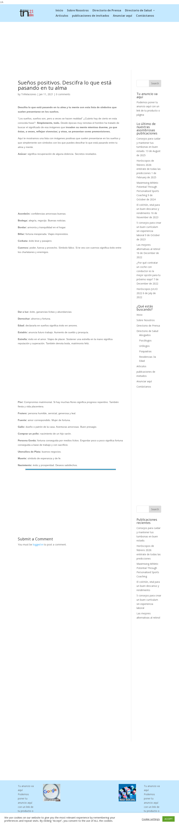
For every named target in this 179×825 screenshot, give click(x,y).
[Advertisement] (89, 45)
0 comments (63, 94)
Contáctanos (145, 16)
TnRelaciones (28, 94)
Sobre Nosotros (78, 10)
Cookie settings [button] (151, 819)
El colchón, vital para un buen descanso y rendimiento (148, 209)
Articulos (62, 16)
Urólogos (144, 346)
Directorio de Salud (138, 10)
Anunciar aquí (122, 16)
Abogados (145, 335)
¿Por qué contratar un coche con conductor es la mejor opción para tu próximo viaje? (148, 271)
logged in (38, 544)
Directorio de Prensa (106, 10)
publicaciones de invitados (90, 16)
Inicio (59, 10)
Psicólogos (145, 340)
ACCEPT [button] (168, 818)
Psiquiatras (145, 351)
